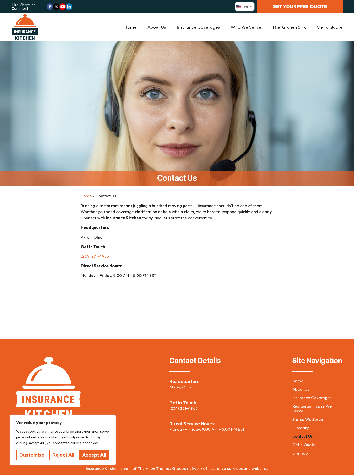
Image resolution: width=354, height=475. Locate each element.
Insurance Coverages (198, 27)
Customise (31, 455)
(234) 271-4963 (183, 408)
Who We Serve (246, 27)
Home (130, 27)
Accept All (94, 455)
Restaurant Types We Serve (312, 408)
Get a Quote (330, 27)
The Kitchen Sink (289, 27)
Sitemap (300, 453)
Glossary (300, 427)
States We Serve (307, 419)
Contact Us (302, 436)
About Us (156, 27)
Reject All (63, 455)
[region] (63, 440)
